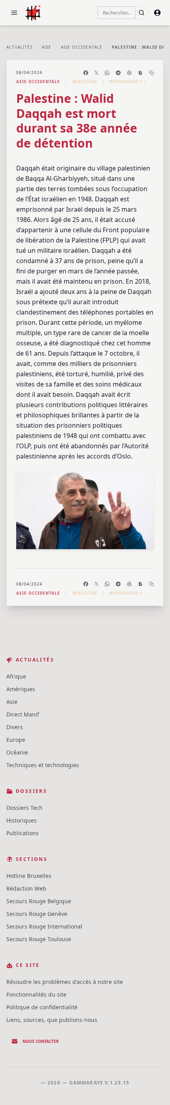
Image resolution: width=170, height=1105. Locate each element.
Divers (14, 727)
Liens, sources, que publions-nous (51, 1019)
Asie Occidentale (81, 47)
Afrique (16, 676)
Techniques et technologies (42, 765)
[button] (14, 13)
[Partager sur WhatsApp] (107, 72)
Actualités (19, 47)
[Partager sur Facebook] (85, 72)
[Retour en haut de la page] (153, 1088)
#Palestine (84, 81)
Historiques (21, 820)
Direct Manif (22, 714)
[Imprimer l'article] (129, 72)
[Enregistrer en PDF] (140, 72)
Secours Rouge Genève (36, 913)
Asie (46, 47)
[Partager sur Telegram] (118, 72)
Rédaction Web (26, 888)
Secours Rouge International (44, 926)
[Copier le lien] (151, 72)
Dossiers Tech (24, 807)
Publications (22, 833)
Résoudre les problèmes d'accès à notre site (64, 982)
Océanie (17, 752)
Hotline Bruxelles (28, 875)
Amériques (20, 689)
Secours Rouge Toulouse (38, 939)
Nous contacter (41, 1041)
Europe (15, 739)
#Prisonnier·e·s (128, 81)
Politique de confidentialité (41, 1007)
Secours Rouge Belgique (38, 901)
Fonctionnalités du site (36, 994)
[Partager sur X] (96, 73)
